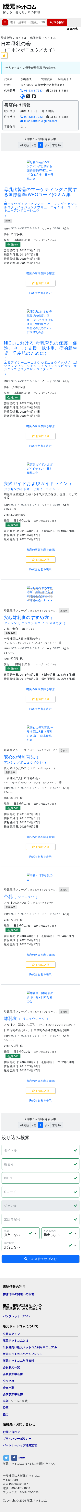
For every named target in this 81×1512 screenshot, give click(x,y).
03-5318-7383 (33, 90)
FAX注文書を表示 (40, 293)
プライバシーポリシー (17, 1438)
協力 (6, 1414)
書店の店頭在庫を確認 (40, 273)
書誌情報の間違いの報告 (18, 1294)
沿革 (6, 1407)
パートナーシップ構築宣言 (20, 1445)
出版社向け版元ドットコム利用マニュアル (30, 1347)
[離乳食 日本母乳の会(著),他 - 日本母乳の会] (40, 997)
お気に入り (42, 283)
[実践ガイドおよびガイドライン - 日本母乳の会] (40, 468)
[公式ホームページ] (22, 96)
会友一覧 (8, 1387)
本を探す (58, 22)
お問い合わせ (11, 1431)
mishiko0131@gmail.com (40, 121)
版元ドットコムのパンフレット (23, 1354)
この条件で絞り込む (42, 1258)
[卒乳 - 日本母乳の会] (40, 877)
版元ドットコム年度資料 (18, 1360)
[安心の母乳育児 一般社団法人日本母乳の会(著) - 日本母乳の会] (40, 733)
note (21, 1458)
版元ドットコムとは (16, 1340)
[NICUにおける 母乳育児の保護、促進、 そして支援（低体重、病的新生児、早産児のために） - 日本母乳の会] (40, 321)
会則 (6, 1400)
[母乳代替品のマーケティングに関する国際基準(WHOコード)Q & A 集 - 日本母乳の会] (40, 170)
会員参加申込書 (13, 1374)
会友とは (8, 1380)
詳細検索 (72, 28)
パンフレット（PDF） (17, 1316)
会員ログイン (11, 1333)
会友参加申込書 (13, 1394)
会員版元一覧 (11, 1367)
